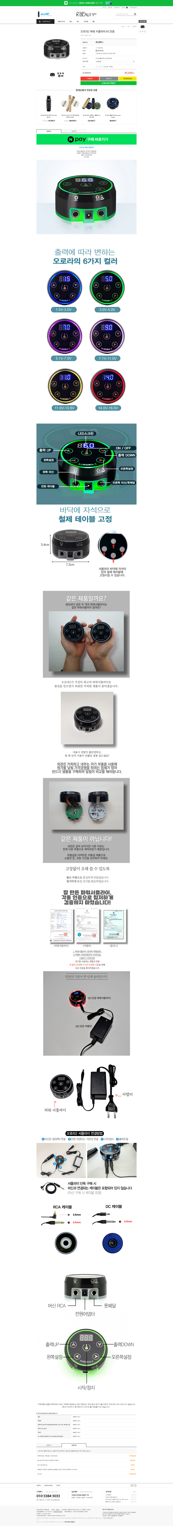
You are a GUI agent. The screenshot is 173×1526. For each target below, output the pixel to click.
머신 (70, 21)
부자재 (86, 21)
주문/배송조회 (133, 7)
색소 (77, 21)
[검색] (135, 14)
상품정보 (48, 131)
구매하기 (90, 78)
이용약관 (38, 1485)
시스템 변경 (108, 1495)
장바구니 (124, 7)
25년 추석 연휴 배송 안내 (111, 1497)
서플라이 (134, 26)
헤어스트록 (61, 21)
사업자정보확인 (57, 1511)
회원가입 (110, 7)
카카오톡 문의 (127, 78)
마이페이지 (117, 7)
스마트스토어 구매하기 (108, 83)
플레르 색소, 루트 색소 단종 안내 (113, 1501)
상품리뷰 (73, 131)
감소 (96, 67)
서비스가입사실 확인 (108, 1518)
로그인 (104, 7)
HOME (123, 26)
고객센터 (58, 1485)
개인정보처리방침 (48, 1485)
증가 (101, 67)
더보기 (134, 1492)
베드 (93, 21)
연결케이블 (85, 61)
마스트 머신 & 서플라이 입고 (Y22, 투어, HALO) (117, 1499)
